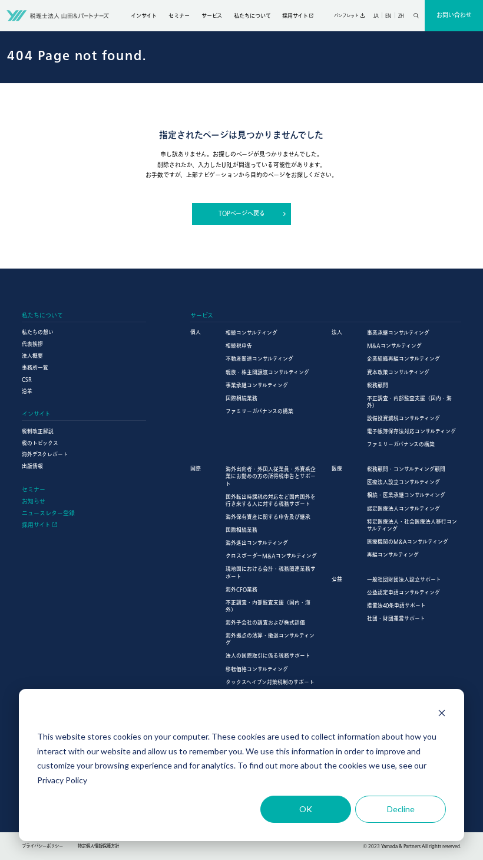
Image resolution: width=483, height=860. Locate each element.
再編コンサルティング (393, 554)
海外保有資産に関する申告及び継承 (268, 516)
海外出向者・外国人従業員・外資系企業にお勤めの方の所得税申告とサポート (271, 476)
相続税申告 (239, 345)
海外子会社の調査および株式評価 (265, 622)
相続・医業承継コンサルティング (406, 495)
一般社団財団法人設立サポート (404, 579)
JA (376, 15)
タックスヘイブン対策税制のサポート (270, 682)
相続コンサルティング (251, 332)
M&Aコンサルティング (394, 345)
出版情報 (32, 466)
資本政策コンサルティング (398, 372)
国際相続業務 (241, 398)
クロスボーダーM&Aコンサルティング (271, 555)
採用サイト (295, 15)
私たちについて (252, 15)
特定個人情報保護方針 (98, 845)
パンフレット (346, 15)
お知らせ (33, 501)
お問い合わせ (454, 15)
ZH (401, 15)
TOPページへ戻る (242, 213)
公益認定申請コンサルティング (403, 592)
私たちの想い (38, 332)
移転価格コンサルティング (257, 669)
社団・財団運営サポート (396, 618)
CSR (27, 379)
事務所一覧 (35, 367)
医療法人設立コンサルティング (403, 482)
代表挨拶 (32, 343)
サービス (211, 15)
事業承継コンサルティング (257, 385)
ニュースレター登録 (48, 513)
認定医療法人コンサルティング (403, 508)
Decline (401, 809)
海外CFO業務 (241, 589)
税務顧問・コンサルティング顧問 (406, 469)
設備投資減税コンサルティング (403, 418)
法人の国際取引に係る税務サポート (268, 655)
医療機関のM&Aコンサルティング (407, 541)
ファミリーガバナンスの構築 (259, 411)
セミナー (179, 15)
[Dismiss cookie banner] (442, 714)
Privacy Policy (62, 780)
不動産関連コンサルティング (259, 358)
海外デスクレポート (45, 454)
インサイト (144, 15)
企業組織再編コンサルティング (403, 358)
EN (388, 15)
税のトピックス (40, 443)
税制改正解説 (38, 431)
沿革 (27, 391)
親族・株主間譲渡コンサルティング (267, 372)
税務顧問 (377, 385)
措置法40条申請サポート (396, 605)
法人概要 (32, 355)
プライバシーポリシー (42, 845)
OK (305, 809)
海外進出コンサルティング (257, 542)
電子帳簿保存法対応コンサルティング (411, 431)
